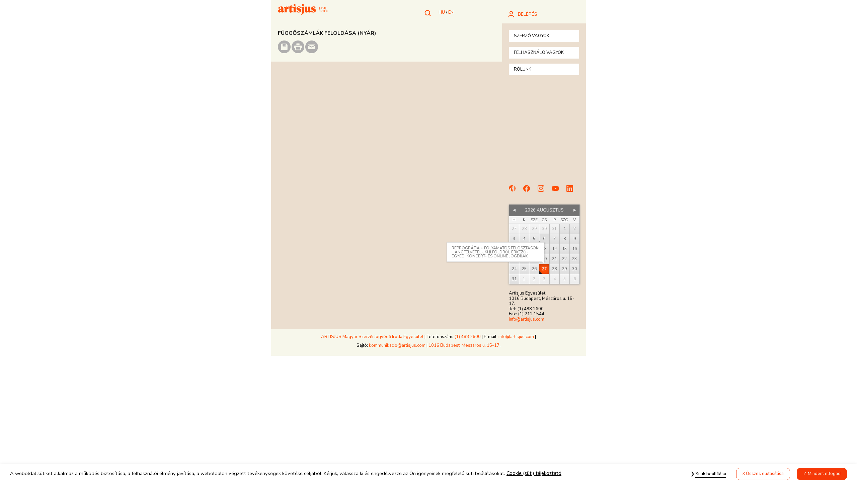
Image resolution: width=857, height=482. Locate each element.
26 (534, 268)
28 (554, 268)
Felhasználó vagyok (539, 53)
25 (524, 268)
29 (564, 268)
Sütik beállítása (710, 474)
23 (574, 258)
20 (544, 258)
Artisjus (303, 10)
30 (574, 268)
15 (564, 248)
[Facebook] (529, 191)
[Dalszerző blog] (515, 191)
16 (574, 248)
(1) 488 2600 (467, 337)
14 (554, 248)
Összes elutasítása (765, 474)
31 (514, 279)
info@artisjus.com (526, 319)
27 (544, 268)
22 (564, 258)
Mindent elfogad (824, 474)
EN (451, 12)
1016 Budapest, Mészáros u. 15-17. (464, 345)
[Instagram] (544, 191)
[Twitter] (572, 191)
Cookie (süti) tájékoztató (534, 473)
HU (442, 12)
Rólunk (522, 69)
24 (514, 268)
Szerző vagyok (531, 36)
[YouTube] (558, 191)
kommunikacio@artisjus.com (397, 345)
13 (544, 248)
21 (554, 258)
